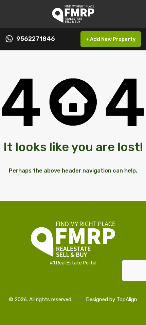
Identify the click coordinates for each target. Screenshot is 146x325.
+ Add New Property (111, 39)
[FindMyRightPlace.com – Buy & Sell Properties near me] (73, 20)
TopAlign (126, 299)
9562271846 (35, 39)
